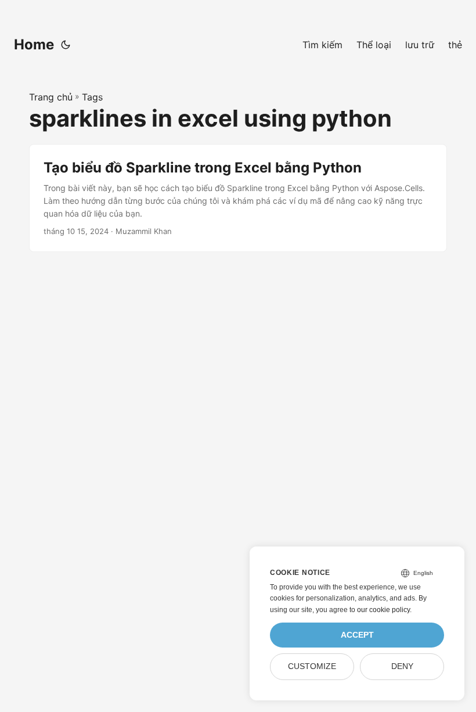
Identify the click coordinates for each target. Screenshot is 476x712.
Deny (402, 666)
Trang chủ (51, 97)
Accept (357, 635)
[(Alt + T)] (66, 44)
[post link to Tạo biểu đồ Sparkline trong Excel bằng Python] (238, 198)
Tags (92, 97)
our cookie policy (383, 610)
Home (34, 44)
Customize (312, 666)
